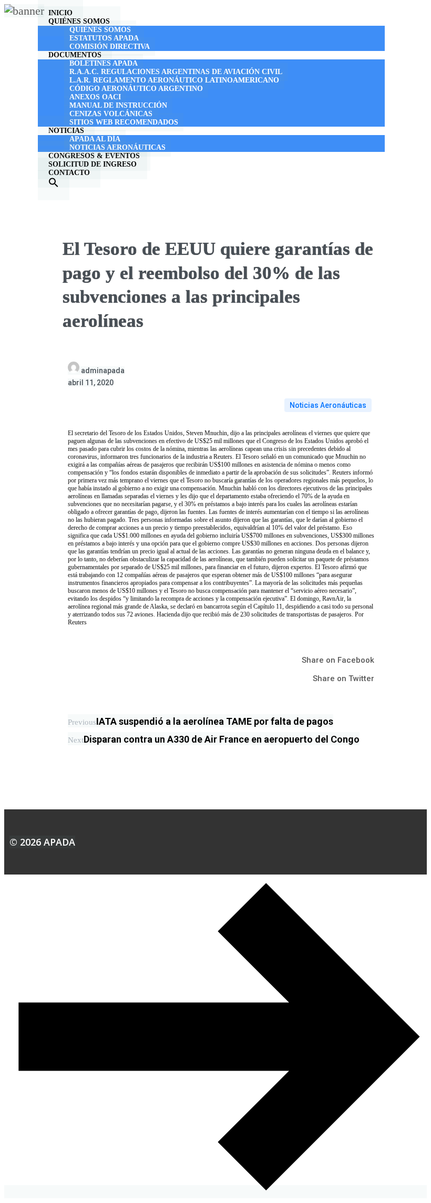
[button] (53, 185)
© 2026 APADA (42, 842)
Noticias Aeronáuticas (328, 405)
